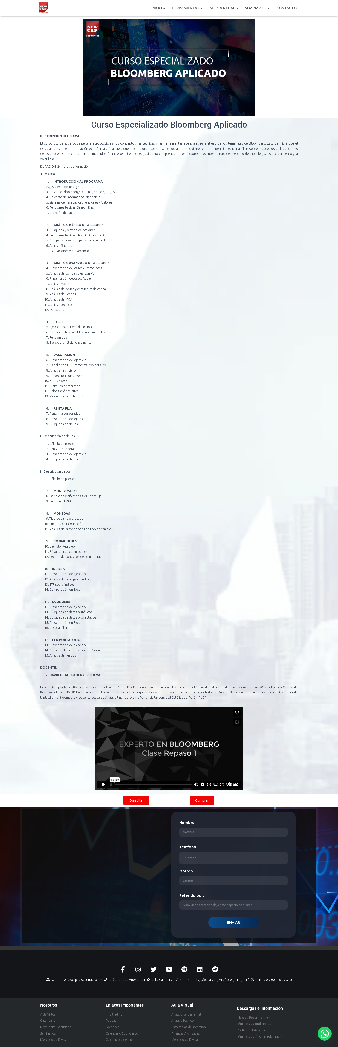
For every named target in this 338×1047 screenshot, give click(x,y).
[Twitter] (154, 969)
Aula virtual (222, 8)
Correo (186, 871)
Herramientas (186, 8)
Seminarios (256, 8)
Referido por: (191, 895)
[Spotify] (184, 969)
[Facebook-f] (123, 969)
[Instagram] (138, 969)
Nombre (187, 822)
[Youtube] (169, 969)
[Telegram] (215, 969)
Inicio (157, 8)
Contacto (287, 8)
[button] (164, 8)
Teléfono (187, 847)
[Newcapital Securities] (43, 8)
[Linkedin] (200, 969)
